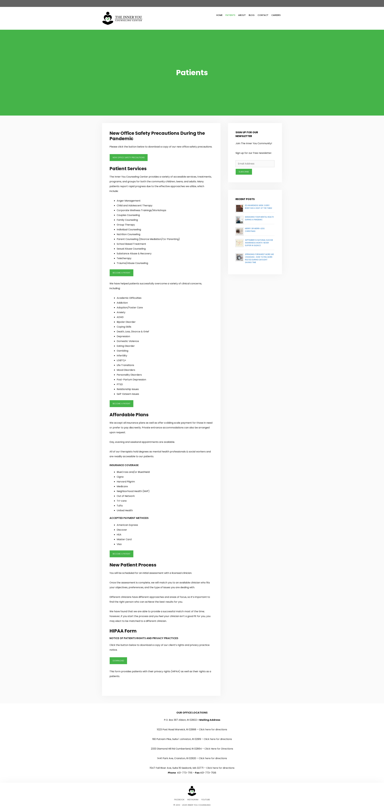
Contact (263, 15)
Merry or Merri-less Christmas (255, 229)
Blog (252, 15)
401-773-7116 (184, 772)
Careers (275, 15)
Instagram (192, 799)
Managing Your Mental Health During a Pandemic (259, 218)
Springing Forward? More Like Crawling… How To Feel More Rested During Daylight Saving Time (259, 258)
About (242, 15)
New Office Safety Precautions (129, 157)
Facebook (179, 799)
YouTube (205, 799)
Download (118, 660)
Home (219, 15)
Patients (230, 15)
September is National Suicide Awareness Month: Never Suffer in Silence (259, 243)
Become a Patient (121, 272)
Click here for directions (213, 729)
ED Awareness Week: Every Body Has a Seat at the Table (258, 206)
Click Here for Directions (218, 748)
